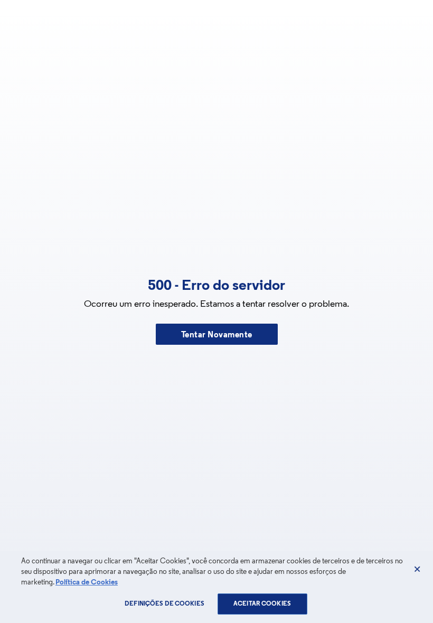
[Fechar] (417, 569)
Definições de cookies (164, 604)
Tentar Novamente (216, 335)
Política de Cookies (86, 583)
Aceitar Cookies (262, 604)
